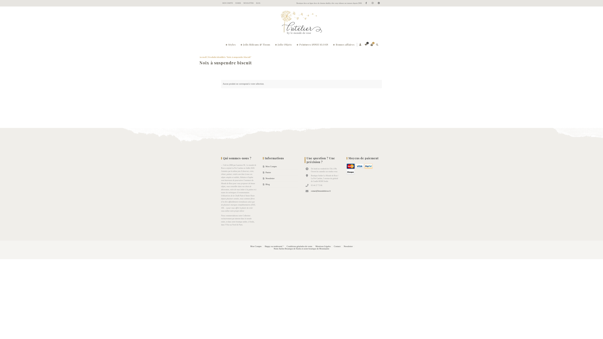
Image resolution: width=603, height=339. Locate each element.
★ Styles (230, 44)
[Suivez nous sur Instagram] (372, 3)
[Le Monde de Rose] (301, 23)
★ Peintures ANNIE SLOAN (312, 44)
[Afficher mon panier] (372, 44)
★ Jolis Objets (283, 44)
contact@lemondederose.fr (321, 191)
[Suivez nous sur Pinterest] (379, 3)
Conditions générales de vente (299, 246)
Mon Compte (227, 3)
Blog (258, 3)
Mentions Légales (323, 246)
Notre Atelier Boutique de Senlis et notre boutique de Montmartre (301, 249)
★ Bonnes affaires (344, 44)
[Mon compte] (360, 44)
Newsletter (248, 3)
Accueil (224, 57)
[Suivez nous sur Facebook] (366, 3)
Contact (337, 246)
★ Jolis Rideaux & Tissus (255, 44)
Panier (238, 3)
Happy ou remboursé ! (274, 246)
